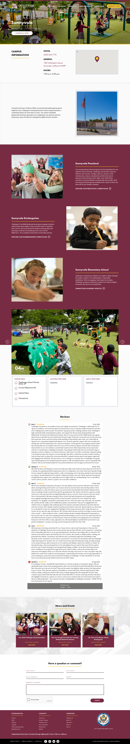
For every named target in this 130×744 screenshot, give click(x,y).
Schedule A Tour (43, 722)
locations (61, 6)
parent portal (99, 6)
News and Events (43, 725)
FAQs (12, 720)
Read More (31, 645)
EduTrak (41, 729)
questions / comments (33, 682)
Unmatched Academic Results (88, 288)
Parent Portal (42, 727)
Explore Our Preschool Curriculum (91, 189)
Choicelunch (89, 382)
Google (62, 587)
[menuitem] (42, 6)
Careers (13, 718)
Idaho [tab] (68, 720)
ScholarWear (53, 382)
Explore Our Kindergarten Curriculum (29, 237)
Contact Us (42, 718)
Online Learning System (17, 727)
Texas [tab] (68, 725)
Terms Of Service (27, 741)
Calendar (13, 725)
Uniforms (13, 722)
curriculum (72, 6)
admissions (51, 6)
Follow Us (38, 741)
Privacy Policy (15, 741)
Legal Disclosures (15, 729)
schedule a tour (114, 6)
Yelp (68, 587)
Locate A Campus (43, 720)
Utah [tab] (68, 727)
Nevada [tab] (69, 722)
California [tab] (69, 718)
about (42, 6)
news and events (85, 6)
